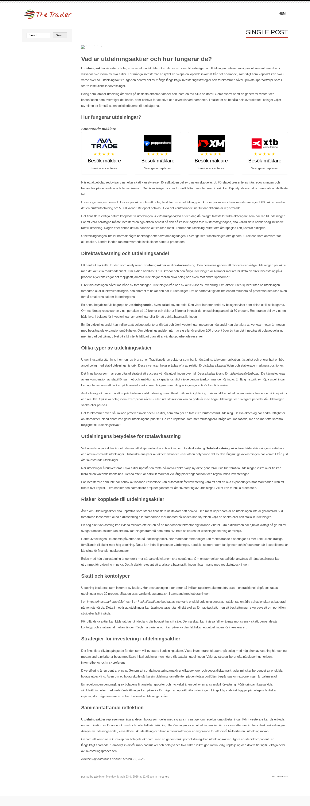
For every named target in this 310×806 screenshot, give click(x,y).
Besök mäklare (104, 160)
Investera (163, 776)
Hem (282, 13)
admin (97, 776)
